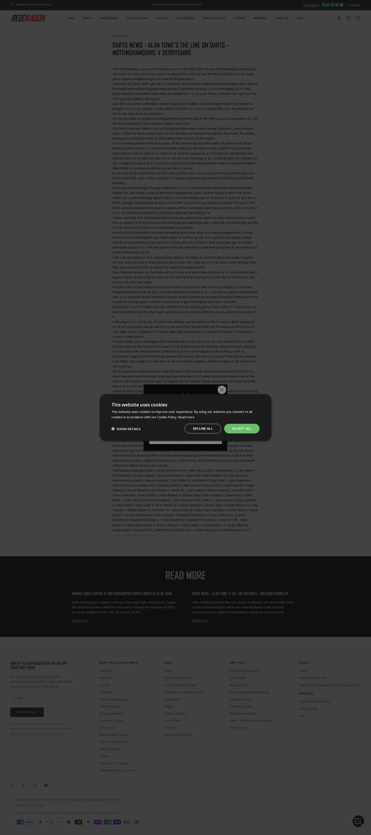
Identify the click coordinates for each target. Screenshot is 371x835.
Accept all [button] (241, 428)
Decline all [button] (203, 428)
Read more (186, 417)
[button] (126, 428)
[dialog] (185, 417)
